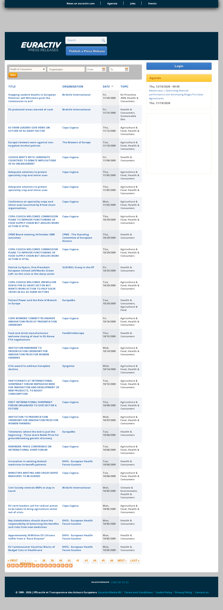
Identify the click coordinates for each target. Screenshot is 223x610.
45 (103, 560)
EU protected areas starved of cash (30, 109)
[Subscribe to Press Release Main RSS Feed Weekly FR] (62, 566)
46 (111, 560)
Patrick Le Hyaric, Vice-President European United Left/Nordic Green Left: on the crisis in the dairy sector (31, 270)
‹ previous (25, 561)
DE (119, 582)
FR (123, 582)
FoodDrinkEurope (73, 333)
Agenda (112, 3)
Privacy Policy (183, 592)
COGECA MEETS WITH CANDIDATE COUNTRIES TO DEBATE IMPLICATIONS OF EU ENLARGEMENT (32, 160)
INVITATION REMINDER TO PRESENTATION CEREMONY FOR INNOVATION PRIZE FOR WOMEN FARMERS (28, 352)
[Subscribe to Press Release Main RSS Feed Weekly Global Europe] (54, 566)
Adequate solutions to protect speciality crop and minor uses (27, 173)
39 (52, 560)
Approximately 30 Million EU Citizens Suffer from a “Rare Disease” (31, 537)
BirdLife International (76, 94)
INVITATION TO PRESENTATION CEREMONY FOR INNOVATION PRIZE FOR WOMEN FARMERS (33, 420)
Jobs (132, 3)
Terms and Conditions (138, 592)
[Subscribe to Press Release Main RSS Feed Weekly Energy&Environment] (42, 566)
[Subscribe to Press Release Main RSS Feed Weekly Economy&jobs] (37, 566)
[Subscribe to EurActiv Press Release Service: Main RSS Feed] (8, 566)
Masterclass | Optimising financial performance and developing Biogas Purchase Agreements (176, 94)
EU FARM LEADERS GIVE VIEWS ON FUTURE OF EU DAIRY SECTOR (29, 129)
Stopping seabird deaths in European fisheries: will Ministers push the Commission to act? (32, 98)
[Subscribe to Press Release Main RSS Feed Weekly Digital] (33, 566)
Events (152, 3)
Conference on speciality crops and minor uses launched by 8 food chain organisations (32, 205)
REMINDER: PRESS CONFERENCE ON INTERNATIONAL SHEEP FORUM (29, 448)
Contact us (202, 592)
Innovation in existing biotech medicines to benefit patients (27, 463)
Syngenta (68, 365)
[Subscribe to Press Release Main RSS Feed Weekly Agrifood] (29, 566)
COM (114, 582)
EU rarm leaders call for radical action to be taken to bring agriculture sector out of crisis (33, 509)
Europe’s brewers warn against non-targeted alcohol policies (31, 144)
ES (127, 582)
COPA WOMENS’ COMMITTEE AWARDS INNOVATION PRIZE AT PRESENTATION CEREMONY (32, 321)
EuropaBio (68, 300)
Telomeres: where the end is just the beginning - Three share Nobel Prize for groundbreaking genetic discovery (33, 435)
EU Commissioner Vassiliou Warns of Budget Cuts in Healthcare (31, 548)
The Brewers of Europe (76, 142)
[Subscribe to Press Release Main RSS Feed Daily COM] (13, 566)
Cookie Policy (163, 592)
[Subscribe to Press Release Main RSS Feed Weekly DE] (66, 566)
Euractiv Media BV (109, 592)
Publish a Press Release (87, 51)
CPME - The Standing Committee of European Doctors (77, 238)
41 (69, 560)
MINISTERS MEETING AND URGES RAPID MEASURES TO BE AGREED (33, 474)
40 (60, 560)
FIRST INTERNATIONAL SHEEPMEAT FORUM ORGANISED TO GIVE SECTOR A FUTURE (32, 405)
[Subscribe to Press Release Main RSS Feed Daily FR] (21, 566)
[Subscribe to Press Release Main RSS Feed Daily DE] (25, 566)
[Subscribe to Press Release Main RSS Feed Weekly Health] (46, 566)
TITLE (12, 86)
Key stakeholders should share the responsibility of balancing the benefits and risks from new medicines (33, 524)
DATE (106, 86)
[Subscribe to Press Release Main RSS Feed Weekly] (17, 566)
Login (179, 66)
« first (12, 560)
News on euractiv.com (81, 3)
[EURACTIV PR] (36, 46)
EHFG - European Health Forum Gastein (77, 463)
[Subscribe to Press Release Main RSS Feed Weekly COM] (58, 566)
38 (43, 560)
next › (122, 560)
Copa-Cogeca (70, 127)
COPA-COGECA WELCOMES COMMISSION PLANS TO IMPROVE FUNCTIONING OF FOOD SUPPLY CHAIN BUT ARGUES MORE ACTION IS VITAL (33, 221)
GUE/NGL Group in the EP (78, 267)
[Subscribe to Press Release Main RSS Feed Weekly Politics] (50, 566)
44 (94, 560)
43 (86, 560)
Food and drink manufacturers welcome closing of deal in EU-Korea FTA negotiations (31, 336)
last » (134, 560)
